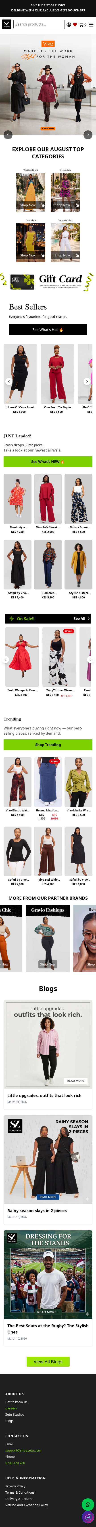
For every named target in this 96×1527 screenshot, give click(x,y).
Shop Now (27, 205)
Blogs (9, 1421)
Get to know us (16, 1402)
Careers (11, 1408)
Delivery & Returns (19, 1499)
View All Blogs (48, 1362)
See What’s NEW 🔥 (48, 461)
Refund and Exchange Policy (26, 1505)
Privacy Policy (15, 1486)
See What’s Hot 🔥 (48, 329)
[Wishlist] (75, 24)
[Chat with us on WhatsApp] (88, 1504)
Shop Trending (48, 744)
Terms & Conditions (20, 1492)
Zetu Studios (14, 1414)
